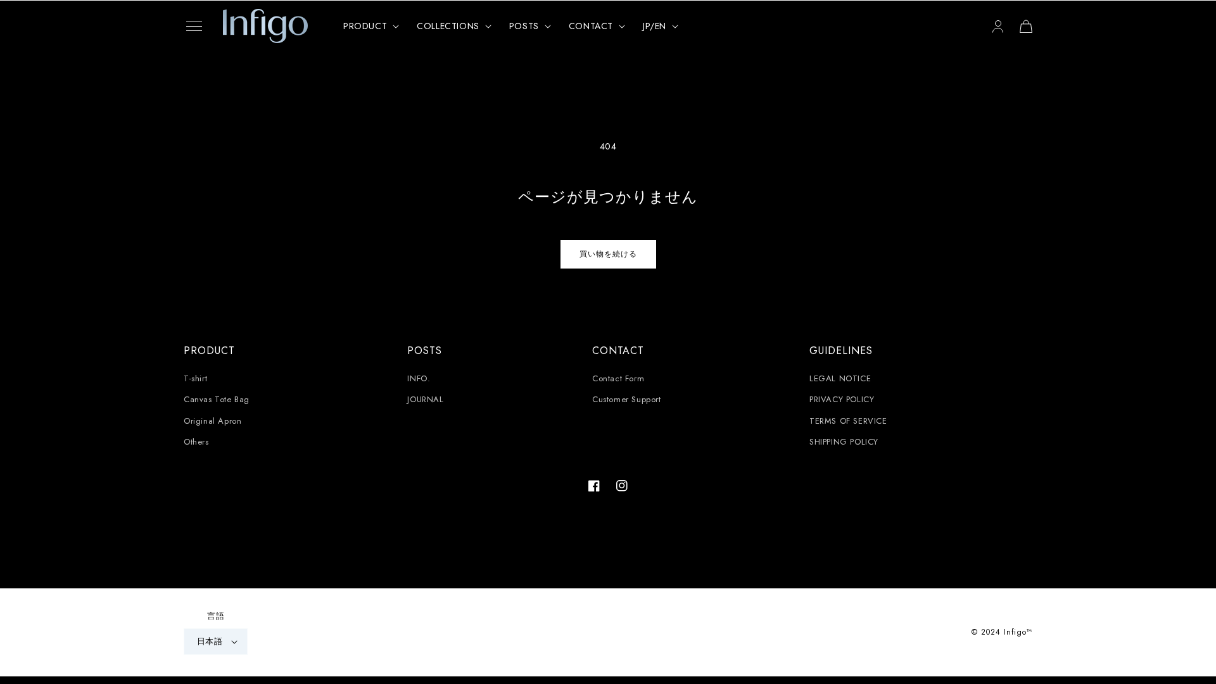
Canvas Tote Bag (217, 399)
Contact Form (618, 378)
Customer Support (626, 399)
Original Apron (212, 421)
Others (196, 442)
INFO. (418, 378)
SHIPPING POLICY (843, 442)
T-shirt (195, 378)
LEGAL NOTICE (840, 378)
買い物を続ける (608, 254)
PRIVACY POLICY (841, 399)
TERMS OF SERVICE (848, 421)
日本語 (209, 641)
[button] (194, 26)
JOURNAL (425, 399)
